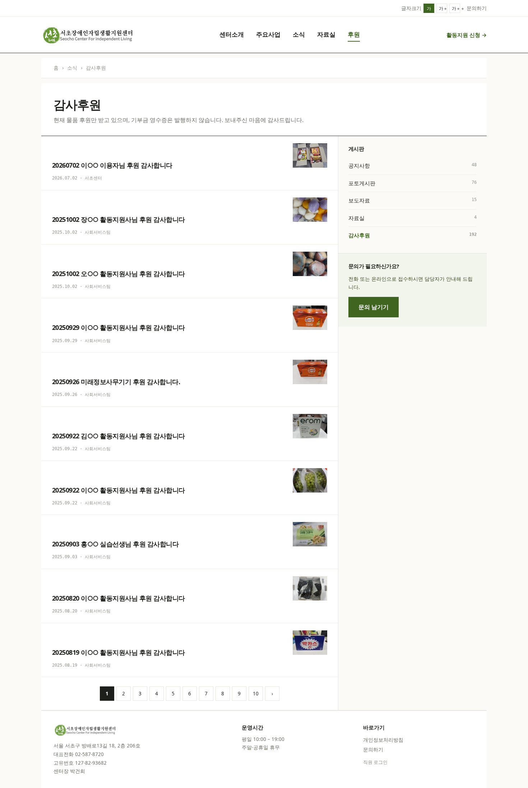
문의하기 (477, 8)
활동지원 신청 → (466, 34)
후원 (354, 34)
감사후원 (412, 235)
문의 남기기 (373, 307)
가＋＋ (456, 8)
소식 (299, 34)
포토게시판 (412, 183)
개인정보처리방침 (383, 740)
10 (256, 693)
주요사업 (268, 34)
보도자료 (412, 200)
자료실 (326, 34)
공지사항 (412, 165)
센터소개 (231, 34)
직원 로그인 (375, 762)
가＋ (443, 8)
